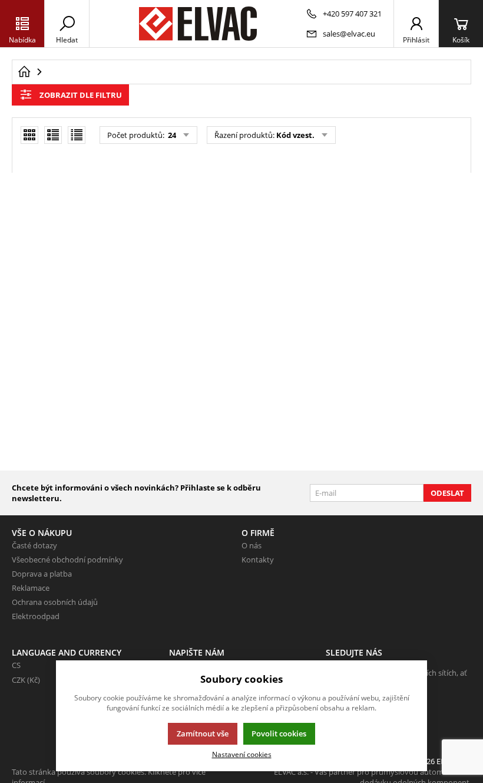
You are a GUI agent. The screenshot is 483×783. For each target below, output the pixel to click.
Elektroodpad (35, 616)
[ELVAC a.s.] (198, 23)
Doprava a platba (42, 573)
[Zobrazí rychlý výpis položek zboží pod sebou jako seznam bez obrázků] (76, 135)
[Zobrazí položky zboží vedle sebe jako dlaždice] (29, 135)
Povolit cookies (279, 733)
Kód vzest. (295, 135)
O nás (252, 545)
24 (171, 135)
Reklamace (30, 588)
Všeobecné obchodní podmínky (67, 559)
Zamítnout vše (203, 733)
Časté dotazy (34, 545)
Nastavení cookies (242, 754)
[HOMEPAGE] (24, 72)
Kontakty (258, 559)
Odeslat (447, 493)
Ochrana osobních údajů (55, 602)
